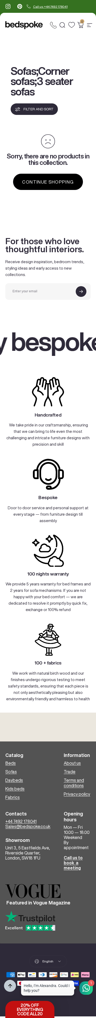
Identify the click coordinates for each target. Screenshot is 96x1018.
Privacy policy (77, 794)
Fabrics (12, 797)
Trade (69, 772)
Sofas (11, 772)
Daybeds (14, 780)
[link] (48, 392)
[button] (29, 1009)
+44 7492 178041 (21, 821)
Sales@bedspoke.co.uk (27, 826)
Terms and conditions (74, 783)
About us (72, 763)
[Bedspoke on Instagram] (8, 6)
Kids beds (15, 789)
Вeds (10, 763)
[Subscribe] (81, 291)
